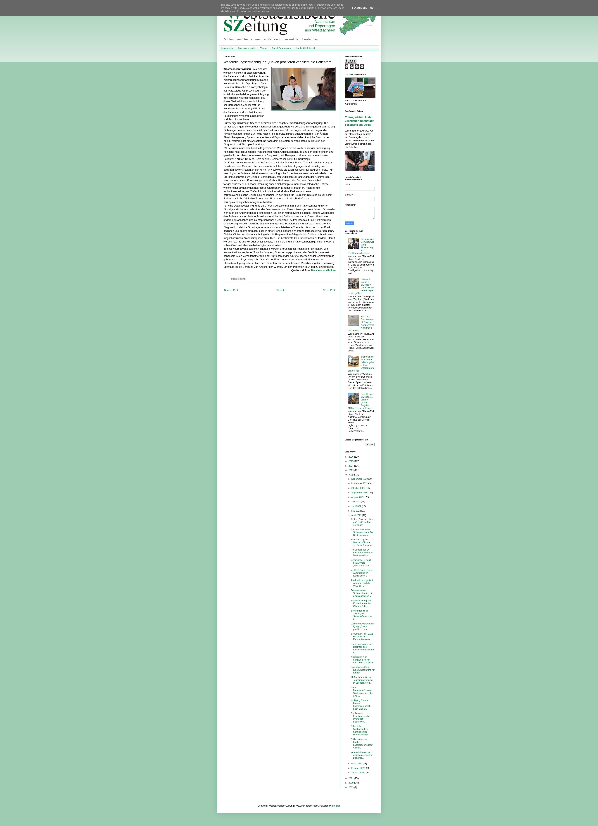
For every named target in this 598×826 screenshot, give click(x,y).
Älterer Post (329, 290)
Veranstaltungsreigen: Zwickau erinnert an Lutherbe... (362, 755)
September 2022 (360, 492)
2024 (351, 465)
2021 (351, 778)
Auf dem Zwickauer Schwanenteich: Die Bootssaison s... (362, 532)
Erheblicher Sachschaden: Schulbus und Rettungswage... (360, 730)
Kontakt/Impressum (281, 48)
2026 (351, 456)
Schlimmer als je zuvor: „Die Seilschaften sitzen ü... (361, 614)
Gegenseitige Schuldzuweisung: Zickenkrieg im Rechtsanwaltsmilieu (361, 246)
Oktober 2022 (358, 488)
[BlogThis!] (235, 278)
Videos (263, 48)
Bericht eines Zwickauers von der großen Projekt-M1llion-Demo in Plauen (361, 401)
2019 (351, 787)
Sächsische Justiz (247, 48)
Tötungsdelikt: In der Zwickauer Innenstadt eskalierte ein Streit (359, 121)
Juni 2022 (356, 506)
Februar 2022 (358, 768)
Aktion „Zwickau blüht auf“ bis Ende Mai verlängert (362, 522)
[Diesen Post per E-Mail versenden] (232, 278)
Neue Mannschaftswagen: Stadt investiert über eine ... (362, 691)
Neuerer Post (231, 290)
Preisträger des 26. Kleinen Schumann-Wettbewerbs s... (362, 552)
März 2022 (357, 763)
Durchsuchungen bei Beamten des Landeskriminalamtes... (362, 648)
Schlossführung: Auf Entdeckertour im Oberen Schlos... (361, 603)
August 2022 (358, 497)
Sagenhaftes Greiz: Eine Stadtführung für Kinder (363, 670)
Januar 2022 (358, 772)
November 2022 (359, 483)
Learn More (359, 8)
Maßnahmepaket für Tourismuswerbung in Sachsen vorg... (362, 680)
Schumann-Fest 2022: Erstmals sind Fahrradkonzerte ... (362, 636)
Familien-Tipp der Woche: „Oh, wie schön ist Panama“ (361, 542)
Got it (374, 8)
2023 (351, 470)
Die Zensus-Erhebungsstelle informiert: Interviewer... (360, 717)
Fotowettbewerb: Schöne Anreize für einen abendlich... (362, 593)
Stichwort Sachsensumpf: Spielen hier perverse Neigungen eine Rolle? (361, 323)
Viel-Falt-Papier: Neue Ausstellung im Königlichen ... (362, 573)
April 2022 (356, 515)
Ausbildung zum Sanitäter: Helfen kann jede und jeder (362, 660)
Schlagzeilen (227, 48)
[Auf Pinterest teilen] (244, 278)
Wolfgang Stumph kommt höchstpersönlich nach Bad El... (360, 704)
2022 (351, 475)
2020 (351, 782)
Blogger (336, 805)
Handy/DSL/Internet (305, 48)
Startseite (280, 290)
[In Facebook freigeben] (241, 278)
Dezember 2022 (359, 479)
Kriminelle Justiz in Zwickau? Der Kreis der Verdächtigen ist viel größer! (361, 286)
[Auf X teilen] (238, 278)
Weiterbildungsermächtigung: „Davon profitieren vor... (362, 626)
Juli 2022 (356, 501)
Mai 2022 (356, 510)
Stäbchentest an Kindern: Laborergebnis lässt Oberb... (362, 743)
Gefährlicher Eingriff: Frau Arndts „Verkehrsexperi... (361, 563)
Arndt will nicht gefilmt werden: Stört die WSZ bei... (362, 583)
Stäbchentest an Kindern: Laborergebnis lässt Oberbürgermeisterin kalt (361, 363)
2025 (351, 461)
